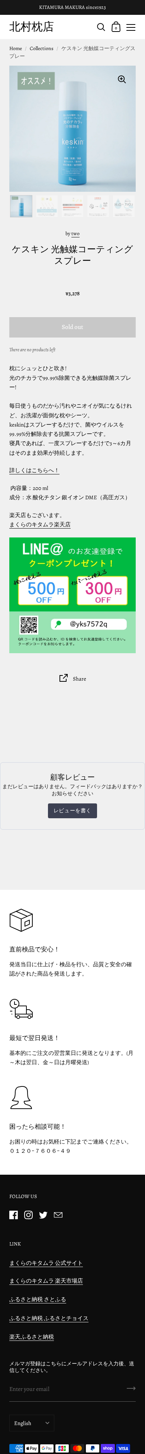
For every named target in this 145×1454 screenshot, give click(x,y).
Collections (42, 48)
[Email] (58, 1214)
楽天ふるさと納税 (31, 1336)
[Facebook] (13, 1214)
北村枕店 (31, 26)
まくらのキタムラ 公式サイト (46, 1263)
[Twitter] (43, 1214)
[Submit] (131, 1391)
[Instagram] (28, 1214)
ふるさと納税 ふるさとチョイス (48, 1318)
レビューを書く (72, 810)
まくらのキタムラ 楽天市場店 (46, 1280)
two (75, 233)
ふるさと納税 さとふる (37, 1299)
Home (15, 48)
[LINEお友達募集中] (72, 595)
